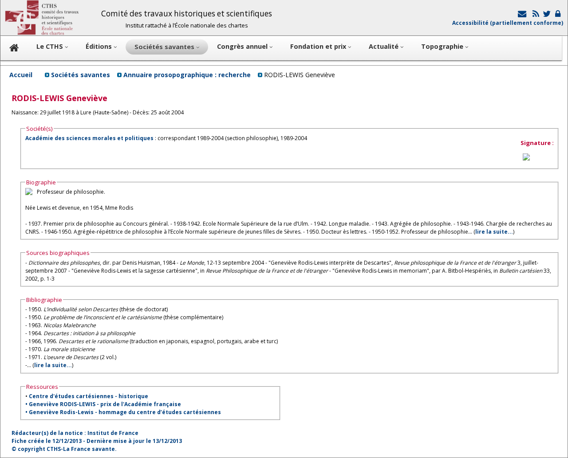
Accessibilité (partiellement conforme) (507, 23)
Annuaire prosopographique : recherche (187, 74)
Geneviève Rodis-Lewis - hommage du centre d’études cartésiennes (125, 412)
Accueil (20, 74)
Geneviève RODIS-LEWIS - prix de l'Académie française (105, 404)
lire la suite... (494, 231)
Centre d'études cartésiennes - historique (88, 396)
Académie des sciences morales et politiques (89, 138)
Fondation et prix (319, 46)
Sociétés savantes (80, 74)
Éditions (100, 46)
